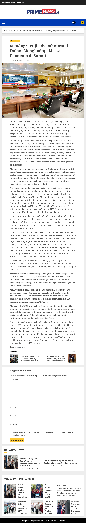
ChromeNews (50, 520)
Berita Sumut (15, 41)
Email (13, 416)
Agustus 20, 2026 (28, 468)
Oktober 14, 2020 (24, 60)
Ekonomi (31, 456)
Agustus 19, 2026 (52, 466)
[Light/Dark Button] (74, 22)
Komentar (14, 379)
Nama (13, 408)
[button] (3, 22)
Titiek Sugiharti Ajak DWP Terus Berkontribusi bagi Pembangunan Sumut (62, 462)
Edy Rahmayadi (20, 347)
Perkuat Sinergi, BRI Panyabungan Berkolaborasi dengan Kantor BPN (30, 462)
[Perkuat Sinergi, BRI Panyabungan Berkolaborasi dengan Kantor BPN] (11, 462)
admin (14, 60)
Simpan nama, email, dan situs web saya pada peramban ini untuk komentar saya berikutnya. (43, 433)
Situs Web (14, 424)
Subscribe (82, 22)
